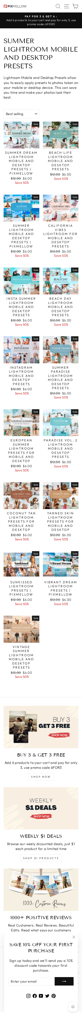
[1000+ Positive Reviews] (41, 890)
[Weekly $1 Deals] (41, 808)
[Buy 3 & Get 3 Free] (41, 727)
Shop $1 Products (41, 858)
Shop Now (41, 776)
